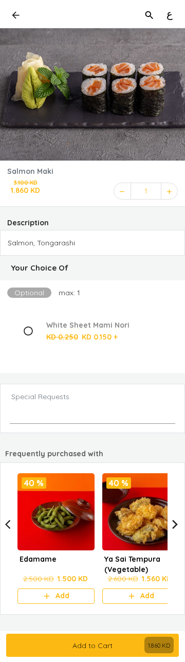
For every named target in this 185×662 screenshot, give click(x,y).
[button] (92, 268)
